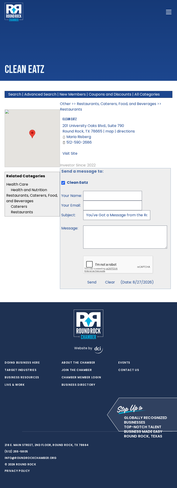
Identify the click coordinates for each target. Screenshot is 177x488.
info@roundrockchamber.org (31, 458)
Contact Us (128, 370)
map (109, 131)
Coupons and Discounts (110, 94)
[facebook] (7, 431)
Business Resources (22, 377)
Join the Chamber (77, 370)
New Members (72, 94)
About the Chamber (78, 362)
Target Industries (20, 370)
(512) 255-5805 (16, 451)
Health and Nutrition (29, 190)
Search (14, 94)
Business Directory (78, 385)
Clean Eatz (69, 119)
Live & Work (15, 385)
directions (126, 131)
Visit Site (69, 153)
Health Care (17, 184)
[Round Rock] (14, 12)
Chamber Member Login (81, 377)
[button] (32, 134)
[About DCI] (98, 349)
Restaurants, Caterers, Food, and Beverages (32, 198)
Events (124, 362)
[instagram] (16, 431)
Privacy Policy (17, 471)
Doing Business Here (22, 362)
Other (65, 103)
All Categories (147, 94)
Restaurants (22, 212)
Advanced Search (40, 94)
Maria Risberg (78, 136)
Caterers (19, 206)
